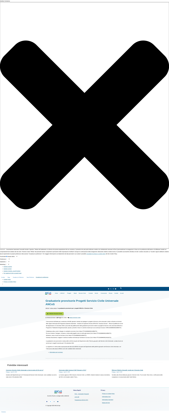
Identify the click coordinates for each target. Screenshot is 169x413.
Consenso (3, 411)
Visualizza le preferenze (18, 277)
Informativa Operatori (107, 399)
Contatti (116, 293)
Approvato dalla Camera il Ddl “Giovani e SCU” (72, 370)
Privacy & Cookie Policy (10, 281)
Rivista (110, 293)
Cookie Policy (7, 279)
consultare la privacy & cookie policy (95, 254)
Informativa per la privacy (56, 352)
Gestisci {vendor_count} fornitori (12, 271)
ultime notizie (53, 308)
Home (56, 293)
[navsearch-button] (121, 288)
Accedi (122, 293)
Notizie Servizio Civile (55, 313)
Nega (9, 277)
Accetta (3, 277)
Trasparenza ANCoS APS (81, 400)
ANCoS (47, 308)
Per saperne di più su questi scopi (12, 273)
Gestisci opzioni (8, 266)
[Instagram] (113, 289)
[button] (84, 125)
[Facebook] (109, 289)
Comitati (91, 293)
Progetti (69, 293)
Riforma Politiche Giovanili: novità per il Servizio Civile (127, 370)
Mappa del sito (106, 402)
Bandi (75, 293)
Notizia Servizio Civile (74, 317)
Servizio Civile (82, 293)
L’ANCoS (62, 293)
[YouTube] (116, 289)
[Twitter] (111, 289)
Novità (96, 293)
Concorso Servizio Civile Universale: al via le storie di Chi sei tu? (24, 370)
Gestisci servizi (7, 268)
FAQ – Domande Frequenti (82, 394)
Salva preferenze (30, 277)
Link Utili (77, 397)
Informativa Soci (106, 396)
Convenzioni (104, 293)
